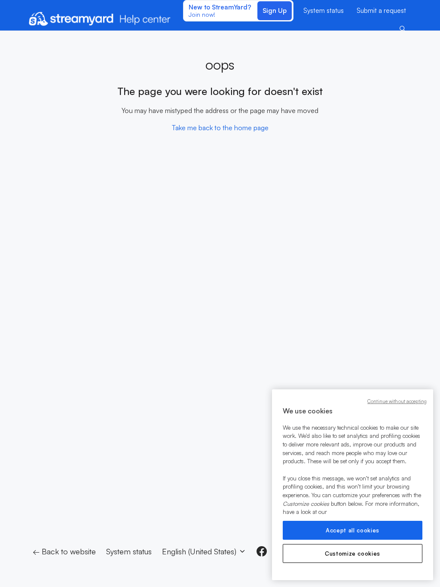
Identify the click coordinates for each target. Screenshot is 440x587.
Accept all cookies (352, 530)
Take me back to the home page (220, 127)
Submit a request (381, 10)
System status (323, 10)
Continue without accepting (397, 401)
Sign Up (275, 10)
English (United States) (200, 551)
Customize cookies (352, 553)
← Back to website (64, 551)
